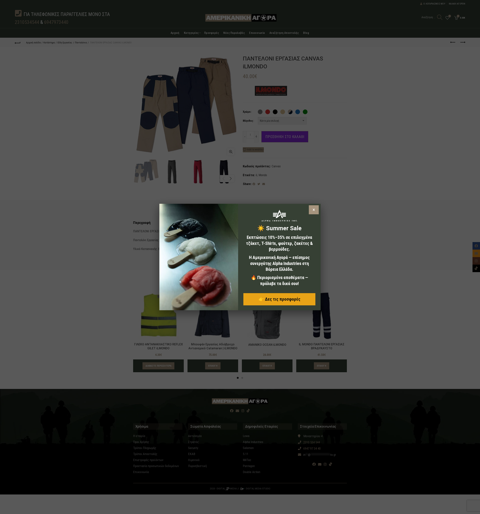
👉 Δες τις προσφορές (279, 299)
